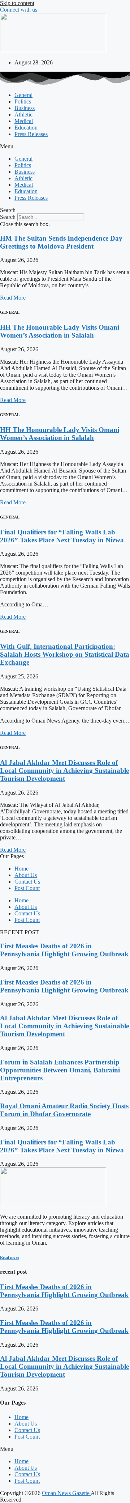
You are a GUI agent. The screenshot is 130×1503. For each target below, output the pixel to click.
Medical (23, 121)
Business (24, 108)
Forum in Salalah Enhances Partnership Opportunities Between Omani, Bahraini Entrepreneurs (60, 1070)
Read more (9, 1257)
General (23, 95)
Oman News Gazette (66, 1493)
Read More (13, 298)
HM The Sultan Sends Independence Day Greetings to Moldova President (61, 242)
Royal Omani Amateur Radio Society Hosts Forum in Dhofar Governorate (64, 1110)
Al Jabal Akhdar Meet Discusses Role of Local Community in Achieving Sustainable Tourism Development (64, 770)
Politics (22, 101)
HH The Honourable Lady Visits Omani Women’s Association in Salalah (59, 331)
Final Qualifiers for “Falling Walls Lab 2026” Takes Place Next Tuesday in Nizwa (62, 536)
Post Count (27, 888)
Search (8, 217)
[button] (65, 146)
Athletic (23, 114)
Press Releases (31, 134)
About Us (25, 875)
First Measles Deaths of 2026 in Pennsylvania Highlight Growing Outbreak (64, 950)
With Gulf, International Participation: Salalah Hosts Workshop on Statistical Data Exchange (64, 654)
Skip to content (17, 3)
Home (21, 868)
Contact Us (27, 881)
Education (26, 127)
